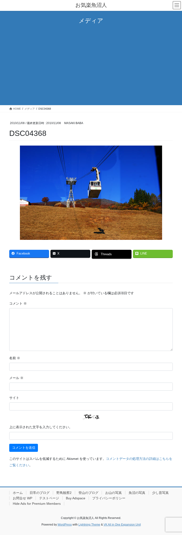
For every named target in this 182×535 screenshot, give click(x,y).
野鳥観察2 (64, 493)
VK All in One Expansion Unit (122, 524)
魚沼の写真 (137, 493)
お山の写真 (113, 493)
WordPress (65, 524)
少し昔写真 (160, 493)
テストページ (49, 498)
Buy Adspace (75, 498)
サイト (14, 398)
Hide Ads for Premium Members (37, 503)
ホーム (18, 493)
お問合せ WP (22, 498)
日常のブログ (40, 493)
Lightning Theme (89, 524)
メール (16, 378)
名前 (14, 358)
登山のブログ (88, 493)
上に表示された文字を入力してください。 (40, 427)
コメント (18, 303)
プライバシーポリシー (108, 498)
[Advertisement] (91, 64)
